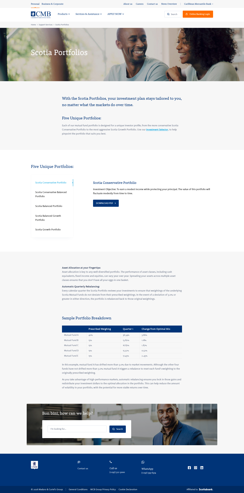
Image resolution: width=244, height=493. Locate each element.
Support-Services (46, 25)
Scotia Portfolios (62, 25)
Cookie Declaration (128, 489)
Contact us (152, 4)
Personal (35, 4)
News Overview (169, 4)
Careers (139, 4)
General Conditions (78, 489)
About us (127, 4)
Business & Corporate (52, 4)
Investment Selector (157, 129)
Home (33, 25)
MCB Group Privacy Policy (103, 489)
